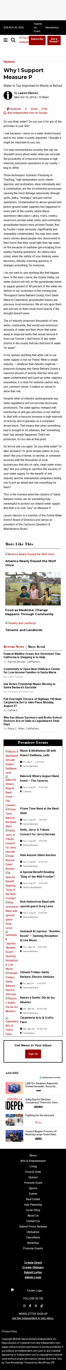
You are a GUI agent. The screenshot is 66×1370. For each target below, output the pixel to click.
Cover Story (33, 1210)
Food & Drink (33, 1172)
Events (33, 1193)
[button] (33, 1088)
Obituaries (33, 1232)
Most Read (36, 647)
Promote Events (33, 1248)
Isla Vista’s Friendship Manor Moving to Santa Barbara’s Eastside (29, 685)
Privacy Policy (9, 1331)
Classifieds (33, 1237)
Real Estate (33, 1199)
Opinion (9, 62)
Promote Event (33, 1182)
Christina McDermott (21, 691)
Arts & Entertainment (33, 1161)
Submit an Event (38, 27)
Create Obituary (33, 1267)
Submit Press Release (33, 1226)
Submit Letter (33, 1272)
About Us (33, 1215)
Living (33, 1166)
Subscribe (37, 39)
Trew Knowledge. (14, 1362)
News (33, 1155)
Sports (33, 1188)
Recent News (14, 647)
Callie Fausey (15, 676)
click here (51, 1358)
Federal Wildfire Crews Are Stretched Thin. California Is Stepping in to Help (32, 655)
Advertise (33, 1243)
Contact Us (33, 1221)
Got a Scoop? (54, 40)
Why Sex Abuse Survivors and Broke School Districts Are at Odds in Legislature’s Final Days (33, 721)
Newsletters (52, 27)
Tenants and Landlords (23, 630)
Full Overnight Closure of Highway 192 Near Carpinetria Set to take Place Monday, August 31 (33, 702)
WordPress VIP (46, 1362)
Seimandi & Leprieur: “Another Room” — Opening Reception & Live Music (40, 936)
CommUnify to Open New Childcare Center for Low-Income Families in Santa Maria (32, 670)
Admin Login (33, 1277)
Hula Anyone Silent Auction (38, 855)
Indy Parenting (33, 1204)
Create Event (33, 1262)
